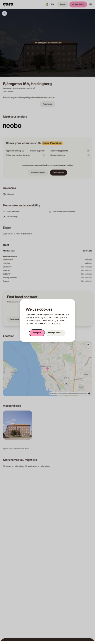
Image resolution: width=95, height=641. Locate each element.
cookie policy (54, 323)
